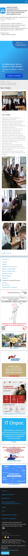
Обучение (5, 278)
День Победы (6, 285)
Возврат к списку (6, 253)
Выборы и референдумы (9, 269)
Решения (4, 262)
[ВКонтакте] (3, 537)
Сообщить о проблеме (14, 75)
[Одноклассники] (6, 537)
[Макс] (8, 537)
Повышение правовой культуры (8, 83)
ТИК (8, 81)
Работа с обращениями (8, 271)
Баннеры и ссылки (7, 273)
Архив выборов (6, 276)
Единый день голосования (9, 287)
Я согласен (5, 553)
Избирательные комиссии (9, 266)
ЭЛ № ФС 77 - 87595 (19, 541)
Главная (2, 81)
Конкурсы (5, 282)
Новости (4, 264)
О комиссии (5, 259)
